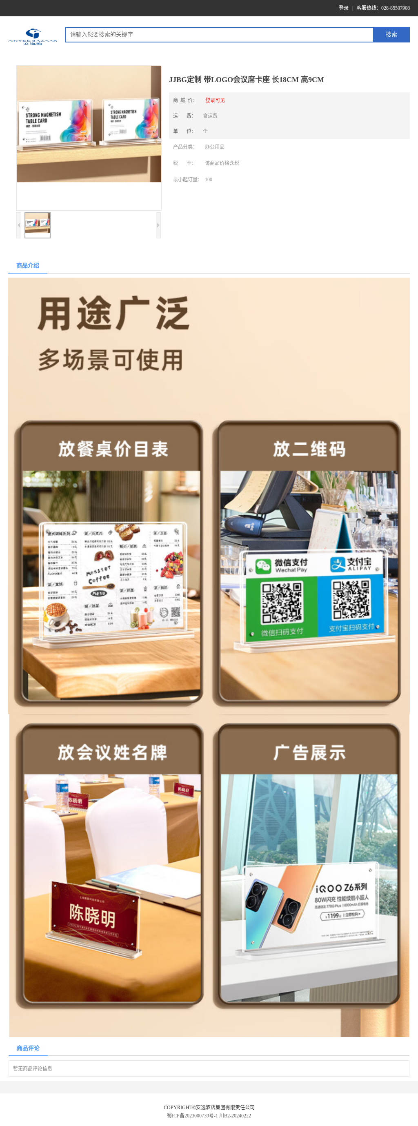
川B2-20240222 (235, 1116)
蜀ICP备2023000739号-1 (192, 1116)
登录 (344, 8)
